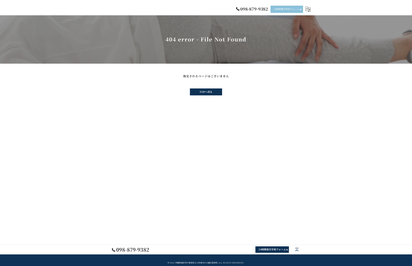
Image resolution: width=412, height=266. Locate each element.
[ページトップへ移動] (297, 249)
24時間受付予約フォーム (286, 9)
